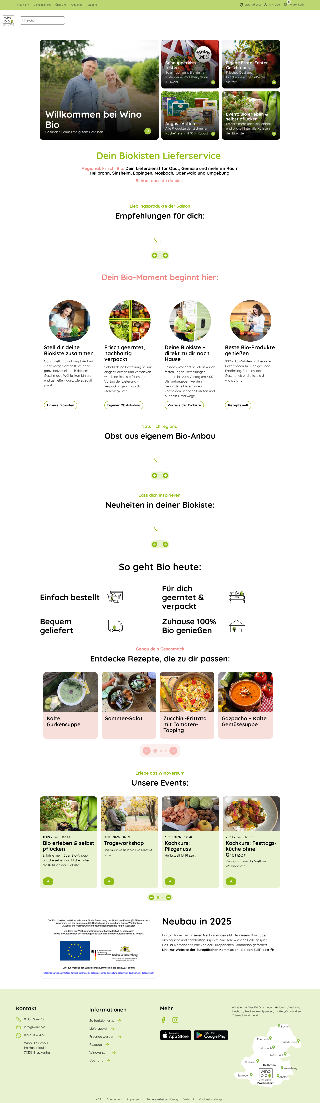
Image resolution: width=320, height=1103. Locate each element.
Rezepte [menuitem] (92, 4)
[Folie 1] (158, 897)
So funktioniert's (101, 1020)
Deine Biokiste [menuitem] (42, 4)
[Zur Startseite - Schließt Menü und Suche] (8, 20)
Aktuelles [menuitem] (76, 4)
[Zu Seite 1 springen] (154, 751)
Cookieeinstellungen (211, 1099)
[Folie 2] (162, 897)
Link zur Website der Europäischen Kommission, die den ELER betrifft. (218, 950)
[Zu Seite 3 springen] (166, 751)
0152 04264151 (34, 1035)
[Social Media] (166, 1020)
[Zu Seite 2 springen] (160, 751)
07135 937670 (34, 1019)
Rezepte (95, 1044)
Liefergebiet (98, 1028)
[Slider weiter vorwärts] (165, 255)
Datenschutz (114, 1099)
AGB (98, 1099)
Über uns (96, 1060)
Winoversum (98, 1052)
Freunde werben (101, 1036)
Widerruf (188, 1099)
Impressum (134, 1099)
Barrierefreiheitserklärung (162, 1099)
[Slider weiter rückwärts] (154, 255)
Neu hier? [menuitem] (23, 4)
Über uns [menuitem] (60, 4)
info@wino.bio (34, 1027)
